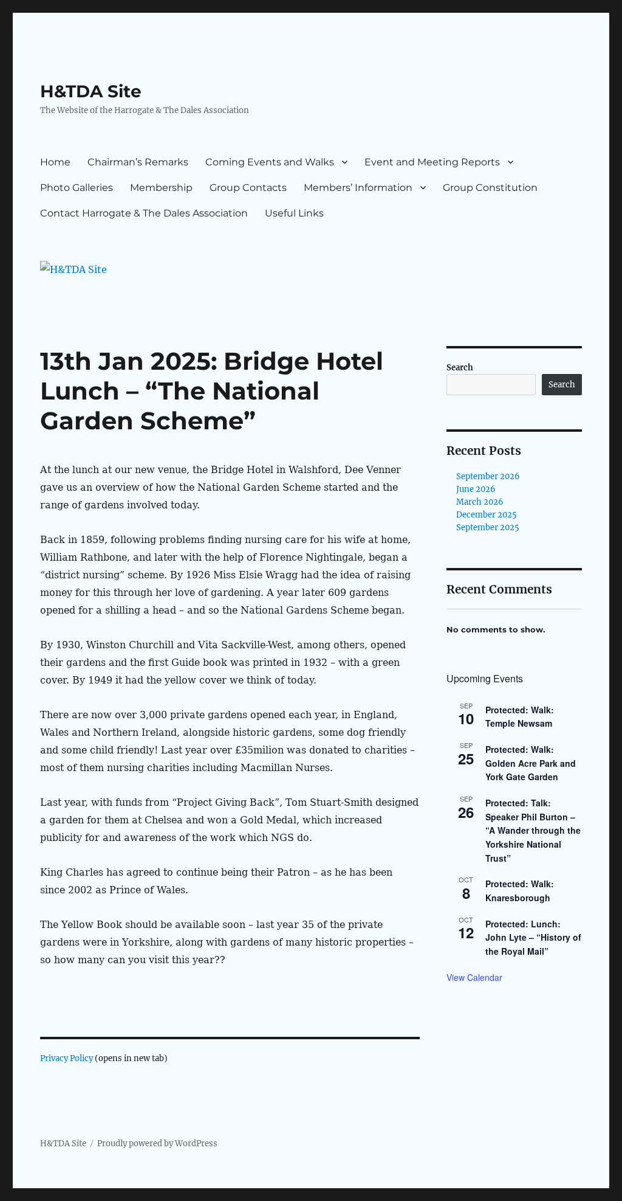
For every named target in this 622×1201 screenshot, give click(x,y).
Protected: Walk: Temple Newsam (519, 717)
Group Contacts (248, 187)
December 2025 (486, 515)
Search (459, 367)
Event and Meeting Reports (432, 162)
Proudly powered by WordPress (157, 1143)
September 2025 (487, 527)
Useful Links (294, 213)
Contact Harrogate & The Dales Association (144, 213)
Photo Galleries (76, 187)
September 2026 (488, 476)
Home (55, 162)
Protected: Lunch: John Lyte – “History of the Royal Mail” (533, 937)
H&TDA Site (91, 91)
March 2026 (480, 502)
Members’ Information (358, 187)
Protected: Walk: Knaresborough (519, 890)
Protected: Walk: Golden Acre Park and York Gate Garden (530, 763)
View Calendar (474, 977)
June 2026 (476, 489)
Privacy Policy (66, 1058)
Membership (161, 187)
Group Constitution (490, 187)
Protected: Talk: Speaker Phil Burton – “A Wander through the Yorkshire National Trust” (533, 830)
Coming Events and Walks (269, 162)
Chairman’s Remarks (137, 162)
